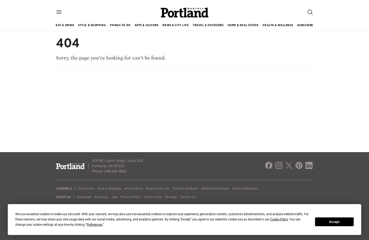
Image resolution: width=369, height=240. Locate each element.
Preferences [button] (94, 224)
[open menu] (59, 12)
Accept (334, 222)
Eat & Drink (65, 25)
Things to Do (120, 25)
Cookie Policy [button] (279, 219)
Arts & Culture (147, 25)
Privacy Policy (130, 197)
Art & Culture (133, 188)
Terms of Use (152, 197)
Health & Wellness (278, 25)
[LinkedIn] (309, 166)
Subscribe (305, 25)
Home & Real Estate (243, 25)
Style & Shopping (92, 25)
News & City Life (175, 25)
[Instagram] (278, 166)
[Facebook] (268, 166)
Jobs (114, 197)
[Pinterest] (298, 166)
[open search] (310, 12)
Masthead (84, 197)
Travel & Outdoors (208, 25)
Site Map (171, 197)
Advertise (101, 197)
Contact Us (188, 197)
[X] (288, 166)
